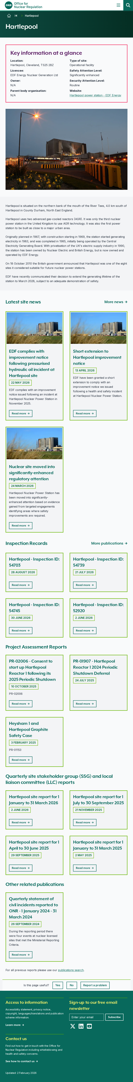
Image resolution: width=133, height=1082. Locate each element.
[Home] (9, 15)
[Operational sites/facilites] (15, 15)
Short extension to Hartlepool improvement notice (97, 357)
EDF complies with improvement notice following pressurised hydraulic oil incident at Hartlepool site (31, 363)
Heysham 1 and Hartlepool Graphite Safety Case (28, 729)
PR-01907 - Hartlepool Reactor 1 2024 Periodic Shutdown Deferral (95, 667)
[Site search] (128, 5)
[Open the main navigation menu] (118, 5)
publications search (71, 970)
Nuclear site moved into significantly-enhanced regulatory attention (32, 472)
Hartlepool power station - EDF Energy (95, 95)
